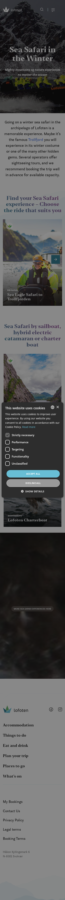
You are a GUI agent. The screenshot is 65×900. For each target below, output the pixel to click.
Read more (28, 426)
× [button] (57, 407)
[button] (32, 491)
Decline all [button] (33, 483)
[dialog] (32, 450)
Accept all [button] (33, 473)
